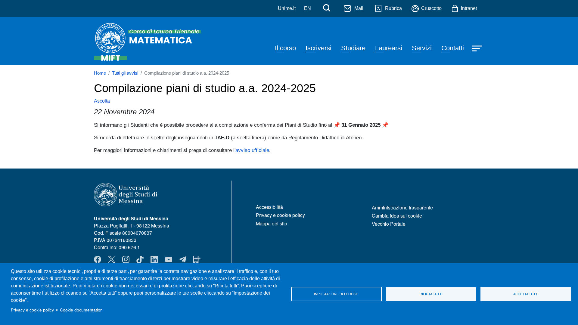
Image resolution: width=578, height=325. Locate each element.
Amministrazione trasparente (402, 207)
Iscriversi (318, 48)
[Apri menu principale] (477, 48)
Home (100, 73)
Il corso (285, 48)
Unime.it (287, 8)
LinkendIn (154, 259)
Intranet (469, 8)
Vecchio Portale (389, 223)
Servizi (422, 48)
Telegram (182, 259)
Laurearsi (388, 48)
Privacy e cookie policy (32, 310)
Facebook (97, 259)
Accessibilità (269, 206)
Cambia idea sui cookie (397, 215)
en (307, 8)
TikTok (140, 259)
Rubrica (393, 8)
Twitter (111, 259)
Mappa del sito (271, 223)
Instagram (125, 259)
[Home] (149, 41)
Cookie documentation (81, 310)
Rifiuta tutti (431, 294)
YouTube (168, 259)
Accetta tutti (526, 294)
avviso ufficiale (252, 150)
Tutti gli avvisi (125, 73)
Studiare (353, 48)
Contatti (452, 48)
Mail (358, 8)
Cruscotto (431, 8)
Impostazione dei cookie (336, 294)
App (196, 259)
